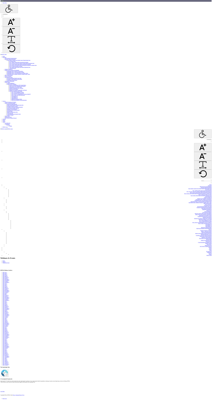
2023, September (6, 300)
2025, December (6, 279)
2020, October (5, 325)
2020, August (5, 326)
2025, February (6, 288)
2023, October (5, 299)
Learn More (2, 391)
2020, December (6, 323)
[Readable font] (11, 39)
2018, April (5, 352)
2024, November (6, 291)
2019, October (5, 336)
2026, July (5, 272)
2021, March (5, 321)
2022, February (6, 312)
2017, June (5, 358)
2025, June (5, 284)
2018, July (5, 349)
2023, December (6, 297)
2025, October (5, 281)
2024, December (6, 290)
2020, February (6, 332)
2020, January (5, 333)
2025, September (6, 282)
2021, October (5, 316)
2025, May (5, 285)
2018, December (6, 346)
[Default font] (11, 48)
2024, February (6, 295)
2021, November (6, 315)
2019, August (5, 338)
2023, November (6, 298)
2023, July (5, 301)
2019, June (5, 340)
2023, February (6, 306)
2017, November (6, 356)
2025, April (5, 286)
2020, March (5, 331)
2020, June (5, 328)
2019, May (5, 341)
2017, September (6, 357)
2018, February (6, 354)
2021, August (5, 317)
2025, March (5, 287)
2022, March (5, 311)
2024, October (5, 292)
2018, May (5, 351)
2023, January (5, 307)
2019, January (5, 345)
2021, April (5, 320)
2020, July (5, 327)
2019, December (6, 334)
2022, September (6, 309)
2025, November (6, 280)
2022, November (6, 308)
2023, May (5, 303)
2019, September (6, 337)
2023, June (5, 302)
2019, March (5, 343)
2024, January (5, 296)
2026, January (5, 278)
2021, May (5, 319)
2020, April (5, 330)
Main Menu (5, 2)
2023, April (5, 304)
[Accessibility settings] (9, 8)
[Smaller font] (11, 31)
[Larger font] (11, 22)
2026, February (6, 277)
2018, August (5, 348)
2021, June (5, 318)
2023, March (5, 305)
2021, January (5, 322)
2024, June (5, 293)
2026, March (5, 276)
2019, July (5, 339)
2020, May (5, 329)
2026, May (5, 274)
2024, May (5, 294)
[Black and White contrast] (3, 16)
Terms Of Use (21, 395)
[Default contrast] (3, 15)
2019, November (6, 335)
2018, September (6, 347)
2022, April (5, 310)
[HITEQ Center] (3, 54)
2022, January (5, 313)
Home (4, 260)
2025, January (5, 289)
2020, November (6, 324)
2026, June (5, 273)
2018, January (5, 355)
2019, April (5, 342)
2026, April (5, 275)
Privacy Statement (16, 395)
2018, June (5, 350)
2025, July (5, 283)
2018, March (5, 353)
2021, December (6, 314)
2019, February (6, 344)
